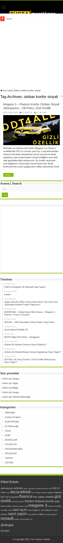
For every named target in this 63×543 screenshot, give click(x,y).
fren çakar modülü (43, 496)
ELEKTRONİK (12, 421)
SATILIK (9, 458)
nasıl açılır (19, 510)
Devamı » (8, 175)
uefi (21, 519)
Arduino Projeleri (13, 417)
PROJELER (11, 453)
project (54, 514)
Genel (8, 431)
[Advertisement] (31, 54)
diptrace (58, 492)
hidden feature (35, 501)
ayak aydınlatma (29, 488)
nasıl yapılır (17, 514)
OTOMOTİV (27, 112)
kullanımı (21, 506)
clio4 (3, 492)
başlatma (39, 488)
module (51, 506)
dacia (14, 492)
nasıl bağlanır (34, 510)
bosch (45, 488)
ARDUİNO (10, 412)
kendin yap (52, 501)
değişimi (50, 493)
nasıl (10, 510)
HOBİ (7, 435)
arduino (18, 488)
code (8, 493)
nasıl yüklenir (33, 514)
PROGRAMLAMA (14, 449)
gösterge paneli (18, 502)
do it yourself (12, 497)
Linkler (9, 19)
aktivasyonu (7, 488)
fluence (25, 496)
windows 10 (27, 519)
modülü (57, 506)
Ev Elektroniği (11, 426)
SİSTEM (9, 462)
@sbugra (7, 525)
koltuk (3, 506)
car (50, 488)
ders (33, 493)
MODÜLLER (11, 440)
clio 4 (56, 488)
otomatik (47, 514)
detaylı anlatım (41, 493)
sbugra (15, 378)
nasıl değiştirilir (47, 510)
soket (16, 519)
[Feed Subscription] (62, 96)
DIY (3, 496)
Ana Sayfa (7, 90)
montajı (4, 510)
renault (7, 518)
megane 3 (37, 505)
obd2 (41, 514)
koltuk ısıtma (12, 506)
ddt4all (25, 492)
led (26, 506)
